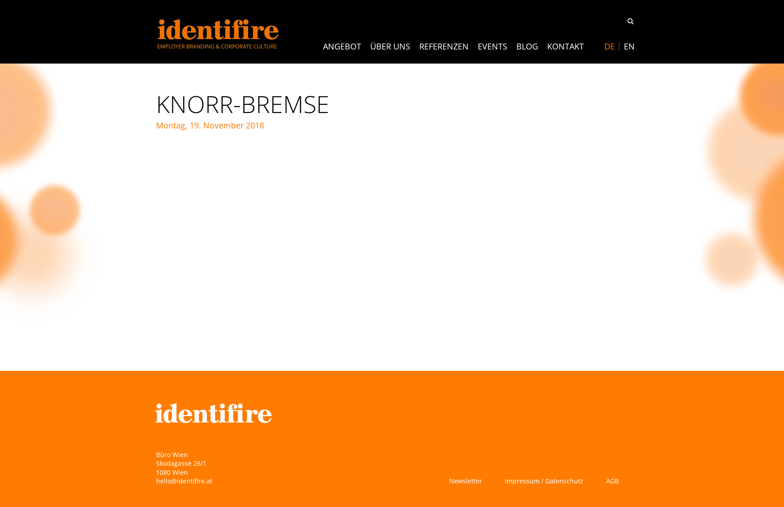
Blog (527, 46)
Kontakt (565, 46)
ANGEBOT (342, 46)
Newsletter (465, 481)
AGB (612, 481)
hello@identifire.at (184, 481)
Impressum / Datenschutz (544, 481)
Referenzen (444, 46)
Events (492, 46)
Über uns (390, 46)
